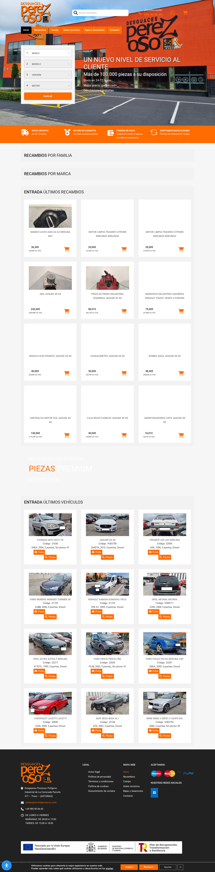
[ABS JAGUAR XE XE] (50, 282)
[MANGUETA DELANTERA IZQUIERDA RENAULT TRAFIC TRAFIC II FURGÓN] (164, 278)
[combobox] (48, 53)
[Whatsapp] (172, 13)
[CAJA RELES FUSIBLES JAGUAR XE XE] (107, 402)
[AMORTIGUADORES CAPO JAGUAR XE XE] (164, 402)
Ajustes (168, 867)
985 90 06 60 (153, 14)
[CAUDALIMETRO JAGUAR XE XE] (107, 344)
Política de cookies (98, 786)
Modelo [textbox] (36, 64)
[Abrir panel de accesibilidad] (7, 865)
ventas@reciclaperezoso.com (41, 802)
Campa (54, 30)
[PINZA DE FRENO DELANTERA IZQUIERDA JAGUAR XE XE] (107, 282)
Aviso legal (94, 771)
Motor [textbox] (36, 85)
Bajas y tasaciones (95, 30)
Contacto (114, 30)
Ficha (41, 552)
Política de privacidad (99, 776)
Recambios (40, 30)
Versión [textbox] (36, 75)
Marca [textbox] (36, 53)
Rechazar (148, 867)
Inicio (26, 30)
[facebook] (154, 793)
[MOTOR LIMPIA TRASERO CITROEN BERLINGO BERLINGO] (107, 216)
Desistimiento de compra (101, 791)
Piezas (52, 557)
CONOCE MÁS (44, 479)
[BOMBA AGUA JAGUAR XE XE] (164, 344)
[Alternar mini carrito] (185, 13)
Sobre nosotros (71, 30)
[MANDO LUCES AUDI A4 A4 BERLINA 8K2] (50, 220)
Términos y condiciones (100, 781)
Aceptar (129, 867)
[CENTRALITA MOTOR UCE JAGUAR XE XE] (50, 402)
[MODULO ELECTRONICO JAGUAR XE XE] (50, 344)
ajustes (109, 868)
